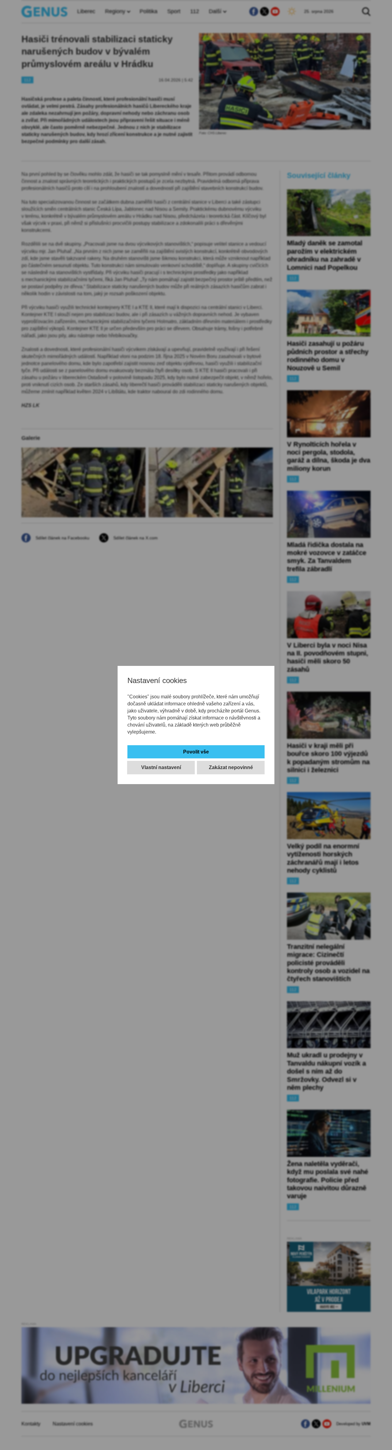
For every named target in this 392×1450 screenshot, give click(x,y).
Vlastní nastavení (161, 767)
